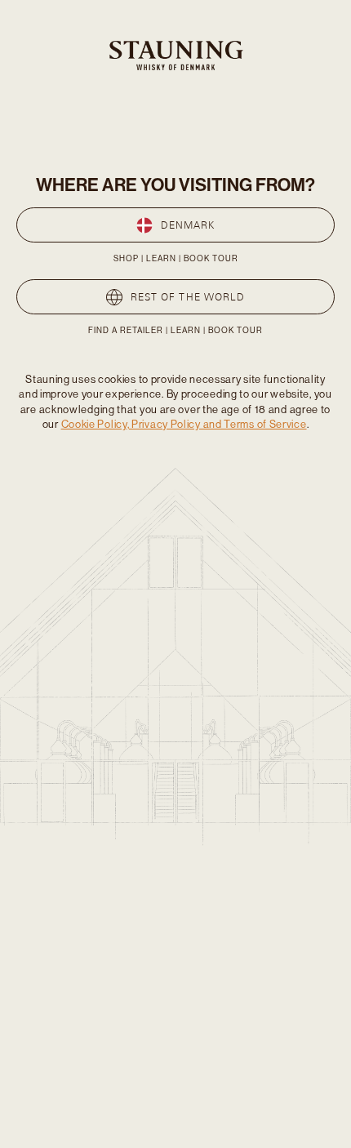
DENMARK (188, 225)
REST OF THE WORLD (188, 297)
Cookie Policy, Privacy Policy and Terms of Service (184, 423)
